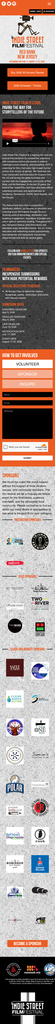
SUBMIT (27, 457)
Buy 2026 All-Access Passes (27, 72)
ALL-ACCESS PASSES (48, 11)
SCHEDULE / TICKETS (35, 11)
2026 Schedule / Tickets (27, 85)
